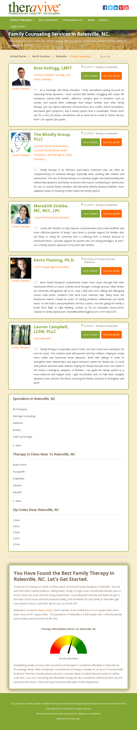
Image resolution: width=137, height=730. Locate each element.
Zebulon (17, 485)
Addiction (18, 423)
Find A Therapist (21, 20)
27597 (16, 538)
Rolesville (61, 56)
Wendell (17, 492)
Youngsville (19, 471)
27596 (16, 532)
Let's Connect (90, 75)
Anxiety (17, 429)
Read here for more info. (68, 718)
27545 (16, 544)
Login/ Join (17, 26)
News (91, 20)
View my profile (111, 75)
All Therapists (20, 409)
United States (18, 56)
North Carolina (41, 56)
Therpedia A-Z (72, 20)
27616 (16, 526)
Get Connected (47, 20)
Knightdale (18, 478)
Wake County (45, 610)
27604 (16, 520)
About (103, 20)
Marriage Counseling (24, 416)
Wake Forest (20, 464)
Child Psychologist (22, 436)
